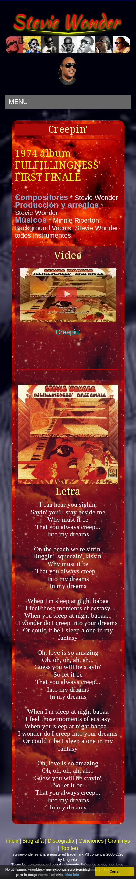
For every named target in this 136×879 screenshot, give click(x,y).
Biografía (33, 841)
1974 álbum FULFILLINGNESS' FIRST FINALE (58, 165)
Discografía (61, 841)
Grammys (119, 841)
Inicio (12, 841)
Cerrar (115, 871)
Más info (72, 874)
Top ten (69, 848)
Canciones (91, 841)
